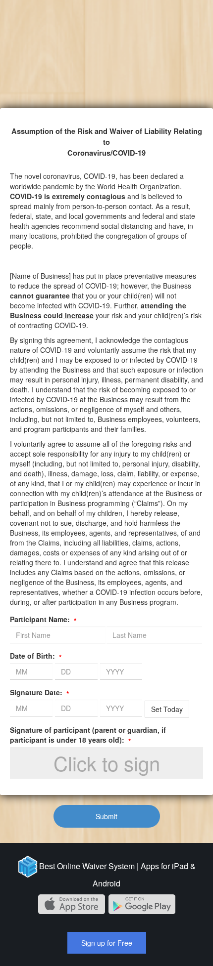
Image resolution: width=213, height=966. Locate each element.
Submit (106, 816)
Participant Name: (43, 619)
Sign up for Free (106, 943)
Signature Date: (39, 692)
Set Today (167, 709)
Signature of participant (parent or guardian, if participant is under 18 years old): (88, 735)
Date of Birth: (35, 656)
